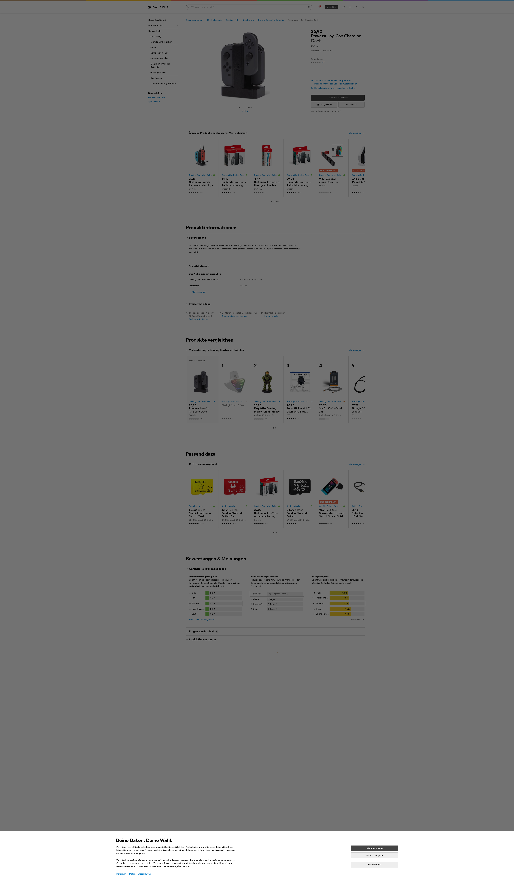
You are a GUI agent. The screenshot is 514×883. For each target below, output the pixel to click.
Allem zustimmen (374, 848)
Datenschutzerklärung (140, 874)
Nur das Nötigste (374, 855)
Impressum (121, 874)
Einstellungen (374, 864)
